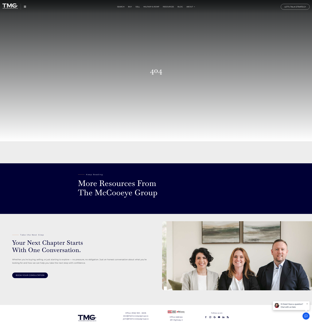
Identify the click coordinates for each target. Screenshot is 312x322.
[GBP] (214, 317)
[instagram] (210, 317)
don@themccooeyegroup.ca (135, 316)
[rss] (228, 317)
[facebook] (206, 317)
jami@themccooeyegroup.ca (135, 319)
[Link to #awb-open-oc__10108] (25, 6)
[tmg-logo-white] (10, 3)
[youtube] (219, 317)
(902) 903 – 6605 (139, 313)
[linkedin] (223, 317)
